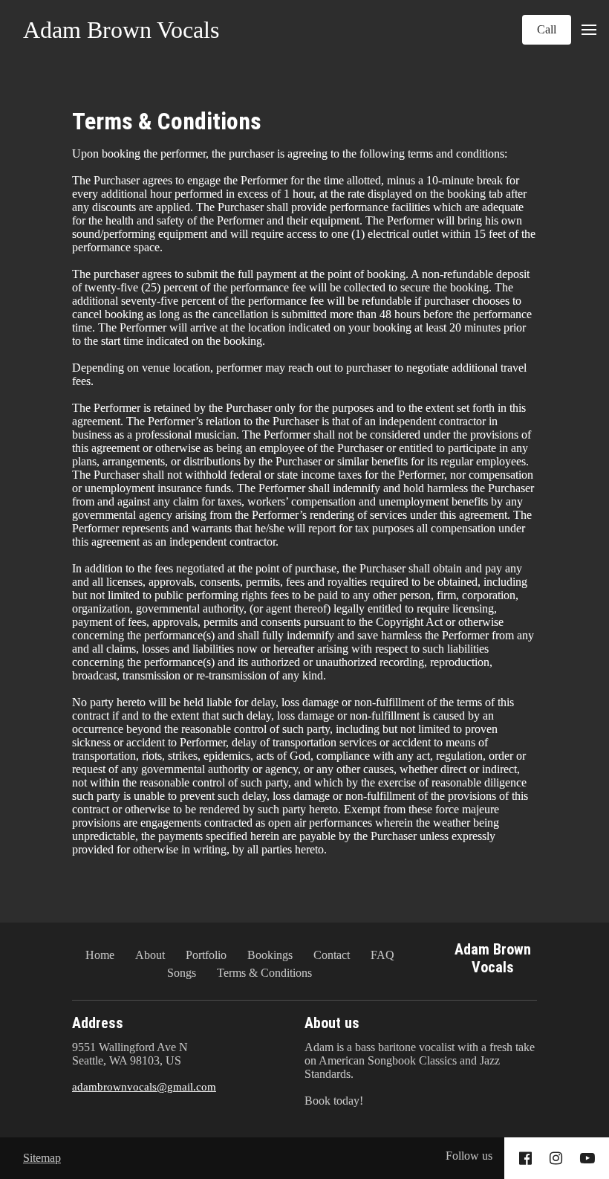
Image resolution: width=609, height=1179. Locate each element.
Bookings (270, 955)
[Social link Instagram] (556, 1158)
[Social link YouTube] (587, 1158)
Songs (181, 972)
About (150, 955)
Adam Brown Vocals (121, 29)
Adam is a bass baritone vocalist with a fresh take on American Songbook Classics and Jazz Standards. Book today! (419, 1074)
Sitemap (42, 1157)
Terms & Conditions (166, 121)
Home (99, 955)
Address (97, 1023)
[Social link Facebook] (525, 1158)
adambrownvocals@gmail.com (144, 1087)
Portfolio (206, 955)
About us (331, 1023)
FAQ (382, 955)
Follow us (469, 1155)
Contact (331, 955)
